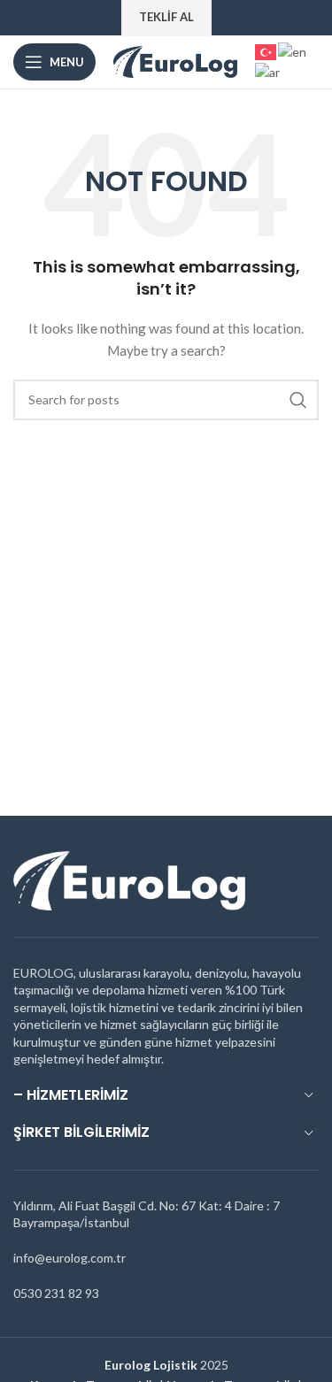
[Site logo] (175, 60)
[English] (293, 50)
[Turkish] (266, 50)
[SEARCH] (298, 400)
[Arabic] (268, 71)
